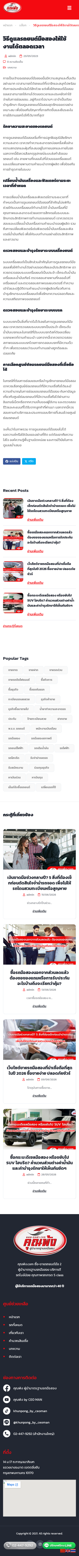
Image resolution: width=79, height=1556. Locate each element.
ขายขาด (13, 670)
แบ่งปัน (14, 461)
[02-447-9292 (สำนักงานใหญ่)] (6, 1433)
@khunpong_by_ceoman (31, 1422)
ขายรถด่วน (55, 670)
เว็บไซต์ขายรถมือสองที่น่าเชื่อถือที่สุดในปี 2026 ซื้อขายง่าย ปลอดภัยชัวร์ (51, 568)
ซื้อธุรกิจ (13, 689)
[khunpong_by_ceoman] (6, 1411)
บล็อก (22, 25)
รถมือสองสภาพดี (41, 738)
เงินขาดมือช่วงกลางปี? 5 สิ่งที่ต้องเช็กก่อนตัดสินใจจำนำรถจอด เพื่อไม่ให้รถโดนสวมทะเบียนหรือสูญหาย (51, 505)
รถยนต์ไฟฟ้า (15, 748)
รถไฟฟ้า (64, 748)
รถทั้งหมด (15, 1324)
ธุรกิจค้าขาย (48, 699)
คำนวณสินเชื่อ (18, 1340)
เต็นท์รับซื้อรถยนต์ (19, 787)
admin (12, 56)
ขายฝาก (33, 670)
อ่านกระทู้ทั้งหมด (12, 626)
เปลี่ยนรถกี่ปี (48, 787)
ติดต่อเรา (15, 1356)
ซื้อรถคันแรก (37, 689)
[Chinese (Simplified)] (62, 1550)
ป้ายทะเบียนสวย (36, 719)
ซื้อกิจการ (46, 680)
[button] (69, 8)
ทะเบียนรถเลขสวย (19, 699)
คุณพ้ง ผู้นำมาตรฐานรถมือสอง (35, 1388)
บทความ (12, 67)
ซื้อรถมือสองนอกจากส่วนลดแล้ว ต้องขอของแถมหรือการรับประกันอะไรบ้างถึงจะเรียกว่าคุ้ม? (50, 537)
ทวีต (31, 461)
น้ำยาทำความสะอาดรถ (53, 709)
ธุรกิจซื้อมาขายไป (18, 709)
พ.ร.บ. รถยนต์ (16, 729)
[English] (68, 1550)
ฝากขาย (62, 719)
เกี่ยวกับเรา (16, 1332)
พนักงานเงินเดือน (46, 729)
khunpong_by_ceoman (30, 1410)
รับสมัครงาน (15, 768)
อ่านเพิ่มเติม (35, 519)
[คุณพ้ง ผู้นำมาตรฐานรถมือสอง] (6, 1388)
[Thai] (73, 1550)
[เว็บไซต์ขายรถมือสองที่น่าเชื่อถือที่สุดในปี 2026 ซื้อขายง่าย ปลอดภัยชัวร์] (13, 571)
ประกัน (12, 719)
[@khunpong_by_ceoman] (6, 1422)
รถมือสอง (14, 738)
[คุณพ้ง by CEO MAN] (6, 1399)
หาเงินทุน (37, 777)
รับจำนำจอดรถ (39, 758)
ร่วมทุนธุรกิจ (41, 768)
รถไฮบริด (13, 758)
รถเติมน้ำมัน (41, 748)
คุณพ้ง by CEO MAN (27, 1399)
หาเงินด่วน (14, 777)
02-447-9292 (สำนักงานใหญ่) (33, 1433)
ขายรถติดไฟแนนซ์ (19, 680)
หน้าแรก (7, 25)
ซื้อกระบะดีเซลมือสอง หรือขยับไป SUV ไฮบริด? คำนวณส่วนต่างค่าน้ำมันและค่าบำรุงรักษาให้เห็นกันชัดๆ (50, 600)
